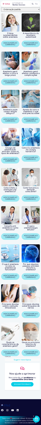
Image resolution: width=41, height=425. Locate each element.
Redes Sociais (18, 4)
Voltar (7, 4)
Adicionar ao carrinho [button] (10, 160)
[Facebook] (2, 410)
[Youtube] (12, 410)
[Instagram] (7, 410)
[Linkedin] (18, 410)
